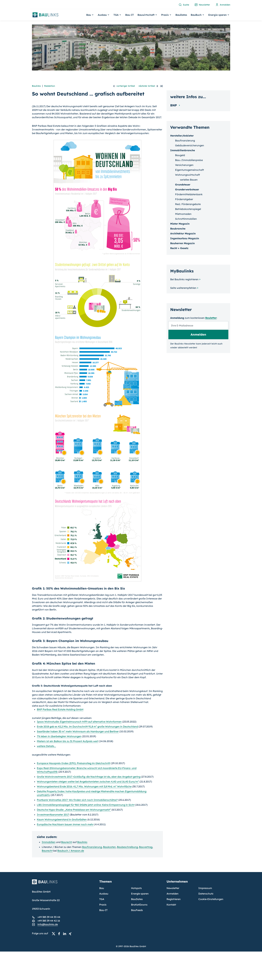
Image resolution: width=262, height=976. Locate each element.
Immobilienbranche (182, 150)
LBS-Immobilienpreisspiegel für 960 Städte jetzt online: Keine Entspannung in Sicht (85, 804)
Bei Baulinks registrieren (184, 279)
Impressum (205, 888)
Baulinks (36, 86)
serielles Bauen (189, 179)
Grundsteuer (182, 184)
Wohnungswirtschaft (187, 174)
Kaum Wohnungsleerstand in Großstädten (62, 819)
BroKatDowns (139, 904)
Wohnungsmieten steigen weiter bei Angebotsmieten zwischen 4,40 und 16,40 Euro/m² (88, 781)
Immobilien (48, 842)
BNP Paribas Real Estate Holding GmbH (60, 709)
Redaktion (49, 86)
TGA (101, 899)
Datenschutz (205, 893)
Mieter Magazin (180, 223)
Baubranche (177, 228)
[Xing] (71, 933)
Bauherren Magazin (182, 243)
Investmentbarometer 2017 (53, 814)
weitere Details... (46, 746)
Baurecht (66, 842)
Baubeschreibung (127, 846)
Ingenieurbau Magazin (184, 238)
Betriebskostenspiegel (188, 209)
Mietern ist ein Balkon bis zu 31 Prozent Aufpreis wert (67, 741)
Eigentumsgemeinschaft (189, 169)
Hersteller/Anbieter (182, 135)
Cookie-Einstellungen (210, 899)
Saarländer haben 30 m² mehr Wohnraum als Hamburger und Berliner (78, 731)
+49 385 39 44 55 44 (48, 917)
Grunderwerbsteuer (187, 189)
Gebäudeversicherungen (189, 145)
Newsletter (173, 888)
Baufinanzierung (92, 846)
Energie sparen (140, 893)
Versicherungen (184, 164)
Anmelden (172, 893)
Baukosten (109, 846)
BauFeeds (137, 910)
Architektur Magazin (183, 233)
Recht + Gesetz (179, 248)
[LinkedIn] (65, 933)
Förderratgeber (184, 199)
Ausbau (103, 893)
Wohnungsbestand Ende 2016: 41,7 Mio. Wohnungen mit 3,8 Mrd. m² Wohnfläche (84, 786)
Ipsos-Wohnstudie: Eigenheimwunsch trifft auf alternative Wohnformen (79, 721)
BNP (174, 105)
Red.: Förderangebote (188, 204)
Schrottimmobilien (186, 218)
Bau (101, 888)
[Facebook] (60, 933)
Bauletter (211, 317)
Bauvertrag (145, 846)
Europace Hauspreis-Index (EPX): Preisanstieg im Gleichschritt (73, 763)
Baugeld (180, 155)
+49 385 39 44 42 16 (48, 920)
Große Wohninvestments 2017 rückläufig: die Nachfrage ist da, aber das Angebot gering (88, 776)
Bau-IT (129, 14)
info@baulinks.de (47, 924)
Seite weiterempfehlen (183, 287)
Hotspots (136, 888)
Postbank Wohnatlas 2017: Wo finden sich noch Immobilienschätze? (77, 799)
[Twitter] (54, 933)
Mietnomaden (183, 213)
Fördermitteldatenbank (189, 194)
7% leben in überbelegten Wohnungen (59, 736)
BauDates (181, 14)
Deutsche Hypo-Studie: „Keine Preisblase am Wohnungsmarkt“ (74, 809)
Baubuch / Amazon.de (70, 850)
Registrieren (174, 899)
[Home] (64, 883)
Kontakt (171, 904)
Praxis (102, 904)
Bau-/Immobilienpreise (189, 160)
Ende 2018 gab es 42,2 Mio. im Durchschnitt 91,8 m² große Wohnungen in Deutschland (87, 726)
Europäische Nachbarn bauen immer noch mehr (65, 824)
